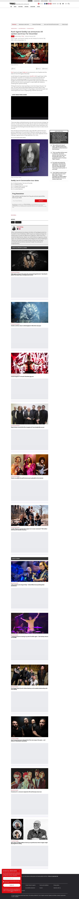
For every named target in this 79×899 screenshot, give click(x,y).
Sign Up (12, 885)
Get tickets (13, 215)
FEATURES (20, 6)
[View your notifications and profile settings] (63, 3)
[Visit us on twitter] (47, 3)
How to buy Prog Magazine (68, 24)
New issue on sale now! (24, 24)
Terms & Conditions (10, 890)
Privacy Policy (16, 889)
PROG (50, 1)
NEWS (15, 6)
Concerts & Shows (30, 28)
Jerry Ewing (18, 36)
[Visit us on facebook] (45, 3)
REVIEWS (26, 6)
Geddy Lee (24, 72)
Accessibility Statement (30, 887)
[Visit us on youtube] (51, 3)
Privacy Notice (15, 205)
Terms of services (27, 204)
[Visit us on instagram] (49, 3)
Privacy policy (56, 885)
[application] (29, 106)
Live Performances (22, 28)
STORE (38, 6)
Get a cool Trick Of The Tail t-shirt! (51, 24)
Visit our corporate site (53, 876)
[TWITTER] (18, 229)
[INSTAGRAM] (20, 229)
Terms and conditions (44, 885)
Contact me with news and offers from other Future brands (12, 882)
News (13, 36)
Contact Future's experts (30, 885)
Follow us (39, 68)
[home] (11, 7)
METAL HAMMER (44, 1)
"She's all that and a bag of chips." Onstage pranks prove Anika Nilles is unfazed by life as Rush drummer (59, 147)
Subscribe (54, 3)
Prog (23, 36)
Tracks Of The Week (36, 24)
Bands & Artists (14, 28)
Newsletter (46, 68)
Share (14, 68)
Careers (41, 887)
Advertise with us (57, 887)
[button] (67, 3)
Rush (12, 72)
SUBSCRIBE (32, 6)
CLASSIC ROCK (37, 1)
